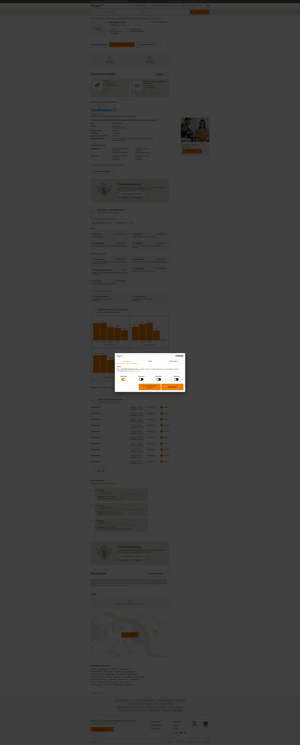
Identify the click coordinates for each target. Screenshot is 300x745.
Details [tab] (150, 361)
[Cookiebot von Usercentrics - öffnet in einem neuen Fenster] (176, 356)
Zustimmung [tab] (126, 361)
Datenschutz (137, 371)
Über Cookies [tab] (173, 361)
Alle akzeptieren (172, 386)
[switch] (141, 379)
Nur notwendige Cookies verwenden (150, 386)
